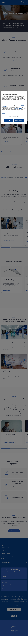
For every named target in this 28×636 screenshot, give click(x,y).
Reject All (8, 120)
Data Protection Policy (18, 108)
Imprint (3, 113)
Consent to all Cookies (19, 120)
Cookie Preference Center (13, 116)
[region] (14, 107)
